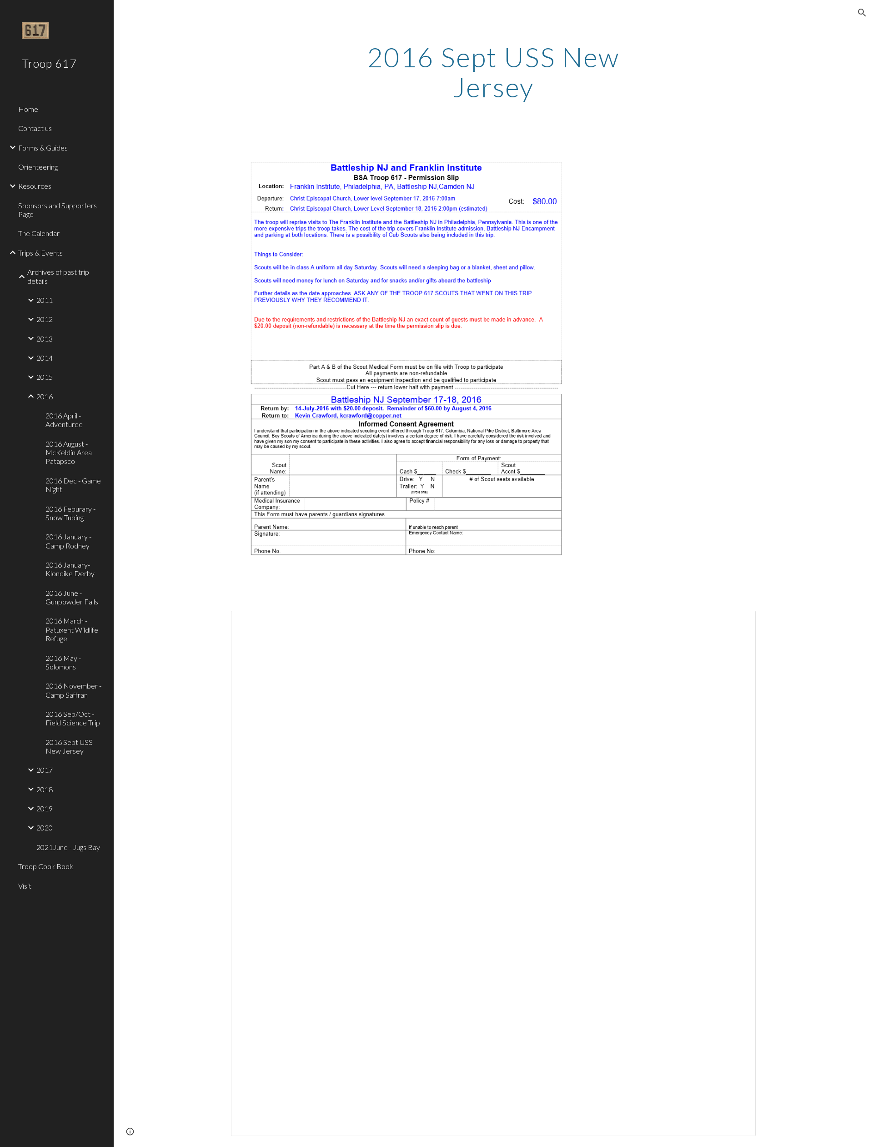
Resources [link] (34, 185)
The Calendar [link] (39, 233)
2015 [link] (44, 376)
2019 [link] (44, 808)
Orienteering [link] (38, 166)
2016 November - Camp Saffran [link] (73, 690)
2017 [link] (44, 769)
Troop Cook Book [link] (45, 866)
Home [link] (28, 109)
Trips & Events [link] (40, 252)
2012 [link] (44, 319)
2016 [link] (44, 396)
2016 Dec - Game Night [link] (73, 484)
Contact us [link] (35, 128)
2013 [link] (44, 338)
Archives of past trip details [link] (58, 276)
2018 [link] (44, 789)
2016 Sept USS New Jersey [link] (69, 746)
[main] (493, 72)
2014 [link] (44, 357)
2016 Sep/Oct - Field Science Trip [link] (72, 718)
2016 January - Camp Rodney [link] (68, 540)
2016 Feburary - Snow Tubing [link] (70, 513)
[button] (862, 13)
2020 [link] (44, 827)
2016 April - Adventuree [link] (64, 419)
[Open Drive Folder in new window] (738, 622)
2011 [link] (44, 300)
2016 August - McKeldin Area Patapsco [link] (68, 452)
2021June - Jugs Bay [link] (68, 847)
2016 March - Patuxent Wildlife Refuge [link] (71, 629)
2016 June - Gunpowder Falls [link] (71, 597)
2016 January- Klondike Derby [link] (70, 569)
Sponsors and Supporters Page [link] (57, 209)
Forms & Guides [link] (43, 147)
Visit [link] (24, 885)
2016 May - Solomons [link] (63, 662)
